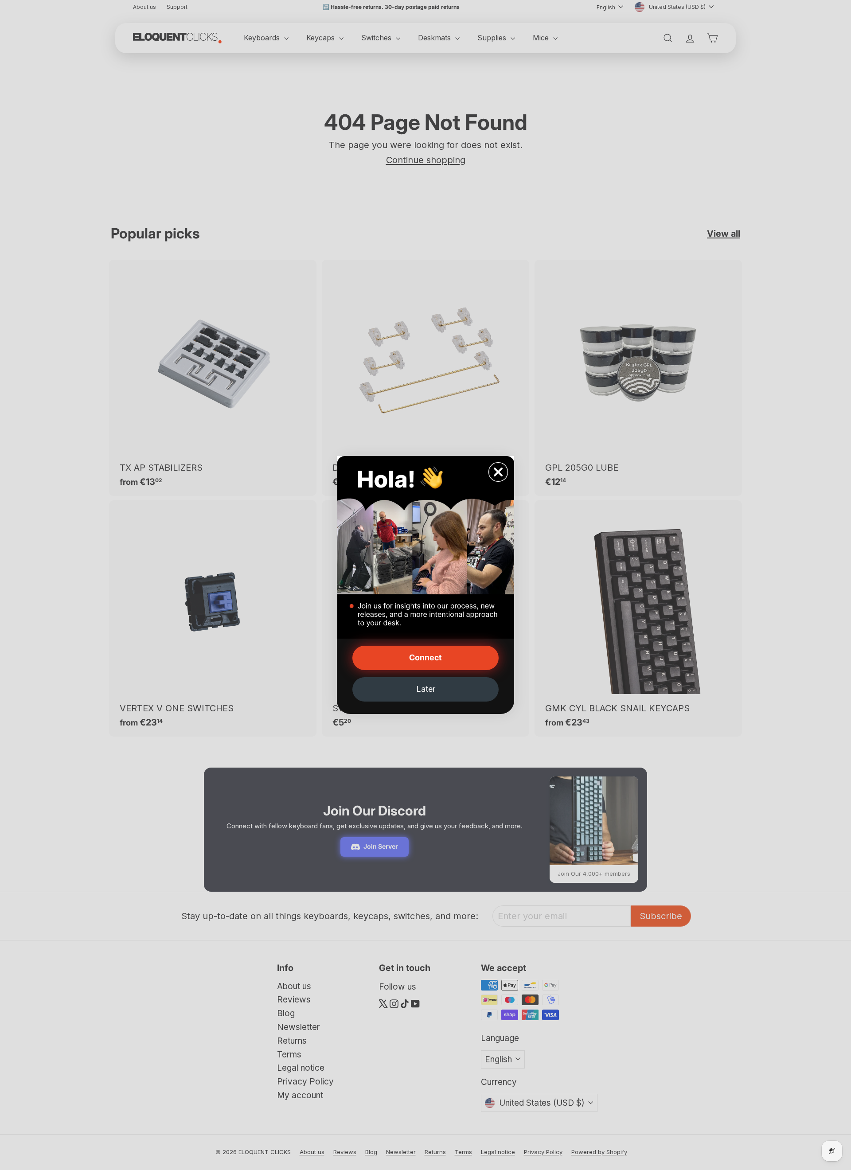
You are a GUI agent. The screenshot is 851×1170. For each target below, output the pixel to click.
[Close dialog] (498, 472)
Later (425, 689)
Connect (425, 657)
